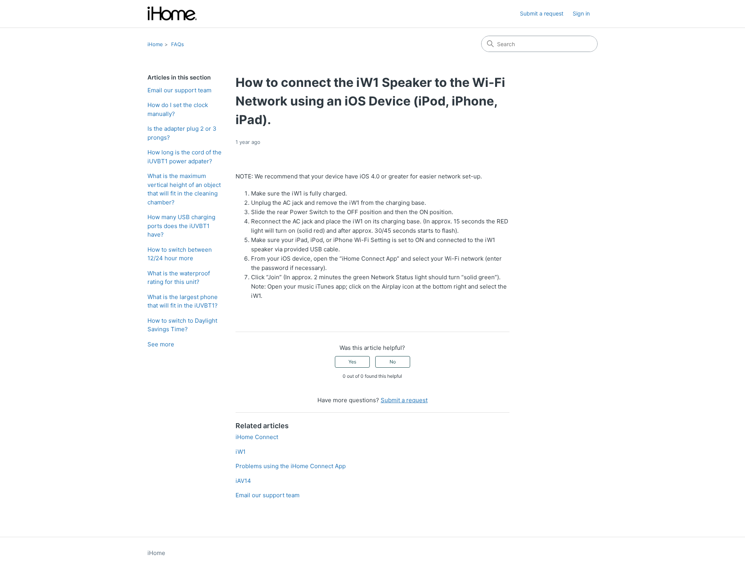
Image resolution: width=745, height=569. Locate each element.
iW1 (241, 451)
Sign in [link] (581, 13)
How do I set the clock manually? (177, 109)
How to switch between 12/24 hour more (179, 254)
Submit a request (541, 13)
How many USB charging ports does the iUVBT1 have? (181, 225)
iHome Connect (257, 437)
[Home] (172, 14)
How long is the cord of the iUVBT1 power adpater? (184, 157)
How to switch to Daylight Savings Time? (182, 325)
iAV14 (243, 480)
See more (160, 344)
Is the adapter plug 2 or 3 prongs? (182, 133)
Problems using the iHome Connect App (291, 466)
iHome (155, 44)
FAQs (177, 44)
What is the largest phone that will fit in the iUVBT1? (182, 301)
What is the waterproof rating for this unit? (178, 278)
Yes (352, 362)
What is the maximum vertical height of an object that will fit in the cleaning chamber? (184, 189)
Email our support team (179, 90)
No (393, 362)
